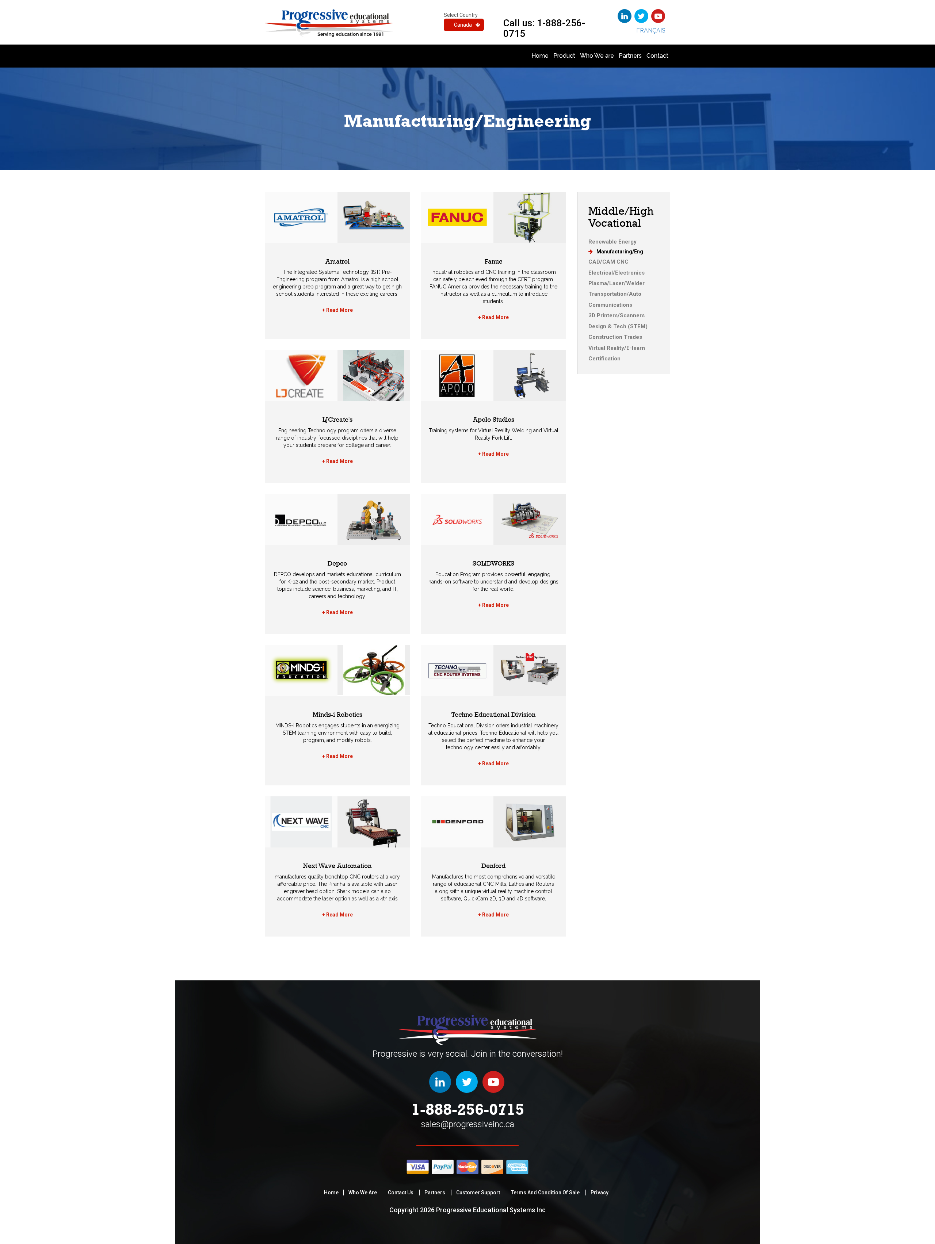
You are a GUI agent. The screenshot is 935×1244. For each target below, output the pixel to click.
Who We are (597, 55)
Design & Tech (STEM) (618, 326)
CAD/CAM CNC (608, 262)
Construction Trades (615, 337)
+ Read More (337, 310)
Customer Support (478, 1192)
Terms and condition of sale (545, 1192)
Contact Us (400, 1192)
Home (540, 55)
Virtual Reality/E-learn (616, 348)
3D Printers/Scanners (616, 315)
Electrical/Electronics (616, 272)
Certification (604, 358)
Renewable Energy (612, 241)
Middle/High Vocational (620, 217)
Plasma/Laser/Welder (616, 283)
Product (564, 55)
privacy (599, 1192)
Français (650, 30)
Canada (463, 25)
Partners (630, 55)
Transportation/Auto (614, 294)
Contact (657, 55)
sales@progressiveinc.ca (467, 1124)
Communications (610, 305)
